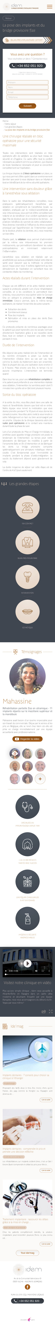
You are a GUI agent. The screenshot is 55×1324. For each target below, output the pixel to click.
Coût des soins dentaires (13, 1157)
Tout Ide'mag (27, 1253)
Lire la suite (46, 1100)
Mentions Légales (36, 1295)
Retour (8, 18)
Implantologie (9, 1083)
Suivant (27, 106)
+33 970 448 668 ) (38, 74)
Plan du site (16, 1295)
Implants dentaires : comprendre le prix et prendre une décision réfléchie (24, 1150)
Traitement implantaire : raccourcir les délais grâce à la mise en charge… (25, 1221)
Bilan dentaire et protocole (14, 1227)
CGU (25, 1295)
